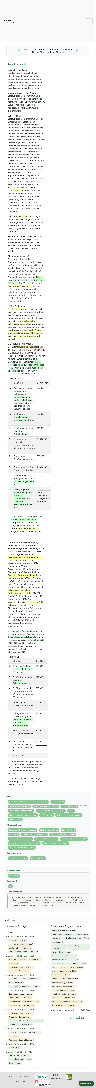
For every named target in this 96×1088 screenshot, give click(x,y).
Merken (10, 932)
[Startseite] (9, 21)
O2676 (84, 963)
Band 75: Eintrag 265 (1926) (21, 936)
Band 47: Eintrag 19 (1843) (20, 1051)
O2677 (54, 967)
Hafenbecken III (58, 802)
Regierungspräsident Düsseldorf (63, 834)
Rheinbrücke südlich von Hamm (46, 806)
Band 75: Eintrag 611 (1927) (21, 990)
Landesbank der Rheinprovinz (20, 839)
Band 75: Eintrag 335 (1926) (21, 1009)
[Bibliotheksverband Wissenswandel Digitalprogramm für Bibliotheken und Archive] (41, 1076)
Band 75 (28, 49)
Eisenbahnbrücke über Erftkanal (21, 810)
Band (52, 52)
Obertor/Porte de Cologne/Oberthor (22, 815)
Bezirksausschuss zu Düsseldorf (34, 834)
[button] (25, 64)
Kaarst (71, 810)
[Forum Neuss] (42, 1082)
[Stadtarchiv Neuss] (56, 1076)
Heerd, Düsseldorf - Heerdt (19, 806)
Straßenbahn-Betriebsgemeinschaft (22, 830)
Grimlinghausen (15, 819)
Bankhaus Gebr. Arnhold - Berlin (56, 843)
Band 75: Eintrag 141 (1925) (21, 975)
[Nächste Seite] (77, 51)
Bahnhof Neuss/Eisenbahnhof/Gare (51, 810)
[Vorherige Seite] (19, 51)
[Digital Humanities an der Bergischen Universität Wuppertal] (69, 1076)
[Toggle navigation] (89, 20)
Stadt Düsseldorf (68, 830)
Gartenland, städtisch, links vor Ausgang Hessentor (28, 802)
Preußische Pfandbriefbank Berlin (21, 848)
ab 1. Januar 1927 (38, 858)
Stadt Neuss (13, 834)
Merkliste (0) (86, 1083)
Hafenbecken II (46, 815)
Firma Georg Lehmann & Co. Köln (74, 839)
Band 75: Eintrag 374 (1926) (21, 1028)
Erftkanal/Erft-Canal (69, 806)
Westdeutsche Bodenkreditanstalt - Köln (24, 843)
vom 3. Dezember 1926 (18, 858)
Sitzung (59, 52)
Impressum (23, 1076)
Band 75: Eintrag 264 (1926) (21, 1044)
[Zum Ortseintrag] (81, 806)
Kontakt (12, 1076)
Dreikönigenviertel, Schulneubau (69, 815)
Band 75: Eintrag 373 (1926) (21, 955)
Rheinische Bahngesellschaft (46, 839)
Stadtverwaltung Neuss (49, 830)
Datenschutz (19, 1081)
